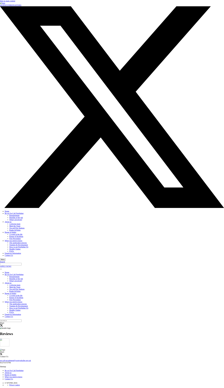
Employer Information (13, 253)
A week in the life (15, 234)
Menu (3, 259)
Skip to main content (7, 1)
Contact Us (9, 255)
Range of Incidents (16, 236)
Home (7, 211)
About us (8, 222)
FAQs (11, 251)
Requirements (14, 215)
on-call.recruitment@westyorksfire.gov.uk (15, 361)
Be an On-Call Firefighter (14, 213)
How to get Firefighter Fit (18, 247)
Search (2, 262)
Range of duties (10, 232)
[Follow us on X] (112, 207)
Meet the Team (14, 226)
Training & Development (18, 245)
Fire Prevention (15, 239)
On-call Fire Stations (16, 228)
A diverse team (14, 224)
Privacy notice (14, 385)
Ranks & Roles (15, 230)
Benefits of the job (16, 218)
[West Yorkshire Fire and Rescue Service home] (2, 3)
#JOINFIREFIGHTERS (10, 5)
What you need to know (13, 241)
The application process (18, 243)
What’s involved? (15, 220)
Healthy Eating (14, 249)
